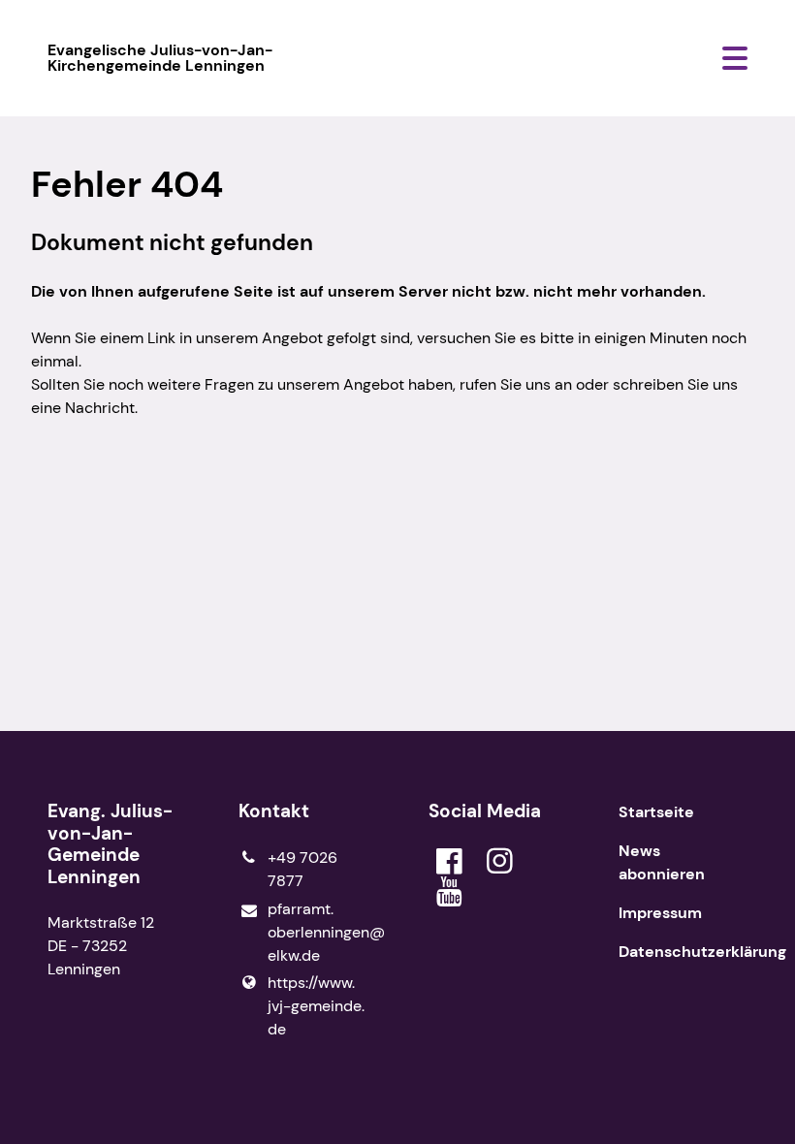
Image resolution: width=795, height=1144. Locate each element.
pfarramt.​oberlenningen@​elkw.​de (317, 932)
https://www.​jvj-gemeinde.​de (316, 1005)
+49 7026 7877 (302, 869)
